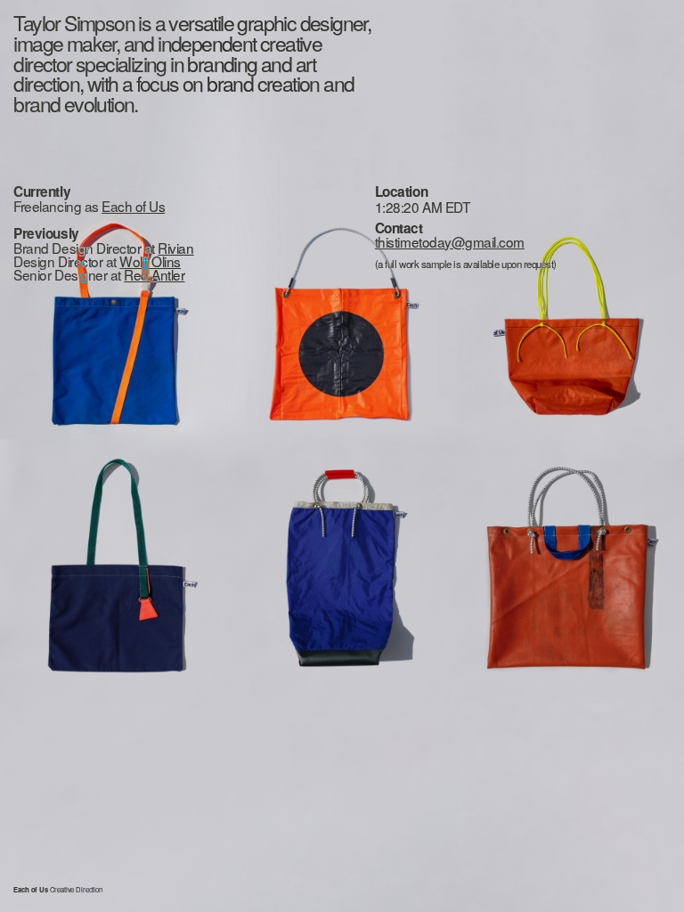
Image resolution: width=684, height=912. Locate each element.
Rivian (175, 247)
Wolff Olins (150, 261)
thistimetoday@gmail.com (450, 241)
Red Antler (154, 274)
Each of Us (133, 206)
